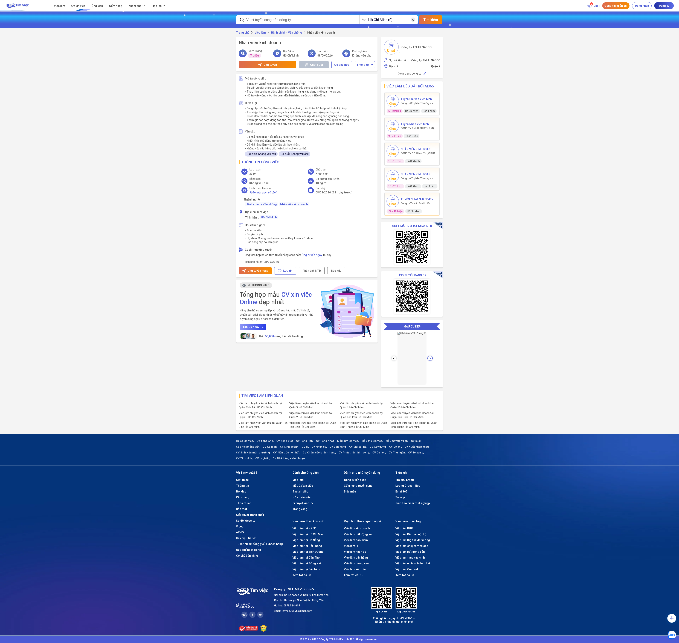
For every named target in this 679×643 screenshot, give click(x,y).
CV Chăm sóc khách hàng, (319, 452)
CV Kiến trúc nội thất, (286, 452)
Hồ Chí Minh (269, 217)
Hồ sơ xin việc (301, 497)
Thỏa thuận (243, 503)
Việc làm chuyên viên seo (411, 545)
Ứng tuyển (270, 64)
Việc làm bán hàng (356, 557)
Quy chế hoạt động (248, 549)
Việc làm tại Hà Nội (304, 528)
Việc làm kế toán (355, 569)
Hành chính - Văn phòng (261, 204)
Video (239, 526)
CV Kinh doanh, (289, 446)
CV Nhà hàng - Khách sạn (289, 458)
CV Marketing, (358, 446)
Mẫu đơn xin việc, (348, 441)
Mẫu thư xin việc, (372, 441)
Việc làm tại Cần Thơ (306, 557)
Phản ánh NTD (312, 270)
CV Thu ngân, (397, 452)
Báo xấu (336, 270)
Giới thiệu (242, 479)
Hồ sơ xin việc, (245, 441)
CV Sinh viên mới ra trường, (253, 452)
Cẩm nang (115, 6)
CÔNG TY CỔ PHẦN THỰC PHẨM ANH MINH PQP (419, 153)
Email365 (401, 491)
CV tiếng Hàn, (305, 441)
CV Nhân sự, (319, 446)
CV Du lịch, (379, 452)
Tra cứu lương (404, 479)
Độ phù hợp (341, 64)
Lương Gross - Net (407, 485)
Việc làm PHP (404, 528)
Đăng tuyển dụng (355, 479)
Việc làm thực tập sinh (410, 557)
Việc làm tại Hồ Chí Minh (308, 534)
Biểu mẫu (350, 491)
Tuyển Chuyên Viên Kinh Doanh (416, 99)
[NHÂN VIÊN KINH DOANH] (393, 176)
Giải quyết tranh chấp (250, 514)
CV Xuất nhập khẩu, (417, 446)
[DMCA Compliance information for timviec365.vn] (263, 628)
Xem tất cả (299, 575)
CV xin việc (78, 6)
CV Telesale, (416, 452)
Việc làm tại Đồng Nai (306, 563)
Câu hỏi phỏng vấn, (248, 446)
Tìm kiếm (430, 19)
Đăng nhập (642, 5)
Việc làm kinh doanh (357, 528)
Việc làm (59, 6)
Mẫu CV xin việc (302, 485)
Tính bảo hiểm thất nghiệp (412, 503)
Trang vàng (299, 509)
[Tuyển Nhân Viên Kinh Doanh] (393, 126)
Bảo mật (241, 509)
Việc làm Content (406, 569)
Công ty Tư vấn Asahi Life (415, 203)
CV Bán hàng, (338, 446)
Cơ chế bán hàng (247, 555)
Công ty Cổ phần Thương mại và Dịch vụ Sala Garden (419, 103)
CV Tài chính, (244, 458)
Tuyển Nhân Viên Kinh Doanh (415, 124)
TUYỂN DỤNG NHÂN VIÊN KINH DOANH (417, 199)
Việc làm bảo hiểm (356, 540)
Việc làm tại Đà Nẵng (306, 540)
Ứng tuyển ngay (312, 255)
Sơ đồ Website (245, 520)
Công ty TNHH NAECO (416, 47)
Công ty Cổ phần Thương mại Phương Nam (417, 178)
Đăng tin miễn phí (615, 5)
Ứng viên (97, 6)
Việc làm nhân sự (355, 551)
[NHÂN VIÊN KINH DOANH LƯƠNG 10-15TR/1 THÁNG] (393, 151)
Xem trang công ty (409, 73)
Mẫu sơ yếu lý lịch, (397, 441)
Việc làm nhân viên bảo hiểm (413, 563)
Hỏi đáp (241, 491)
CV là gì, (416, 441)
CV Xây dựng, (378, 446)
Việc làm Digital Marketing (412, 540)
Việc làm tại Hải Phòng (307, 545)
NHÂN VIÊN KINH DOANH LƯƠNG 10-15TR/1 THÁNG (418, 149)
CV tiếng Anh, (265, 441)
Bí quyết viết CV (302, 503)
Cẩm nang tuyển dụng (358, 485)
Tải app (400, 497)
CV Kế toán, (270, 446)
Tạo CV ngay (251, 327)
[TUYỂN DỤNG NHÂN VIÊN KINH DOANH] (393, 201)
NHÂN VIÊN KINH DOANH (417, 174)
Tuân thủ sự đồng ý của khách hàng (259, 543)
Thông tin (363, 64)
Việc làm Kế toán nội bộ (410, 534)
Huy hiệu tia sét (246, 538)
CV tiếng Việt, (285, 441)
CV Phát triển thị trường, (354, 452)
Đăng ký (664, 5)
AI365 (240, 532)
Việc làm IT (351, 545)
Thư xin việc (300, 491)
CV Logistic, (262, 458)
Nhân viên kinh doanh (294, 204)
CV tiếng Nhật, (325, 441)
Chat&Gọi (316, 64)
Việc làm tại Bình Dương (308, 551)
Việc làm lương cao (356, 563)
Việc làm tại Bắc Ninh (306, 569)
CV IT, (305, 446)
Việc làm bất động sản (358, 534)
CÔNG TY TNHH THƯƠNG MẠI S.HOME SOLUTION (418, 128)
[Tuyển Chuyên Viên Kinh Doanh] (393, 101)
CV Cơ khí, (395, 446)
